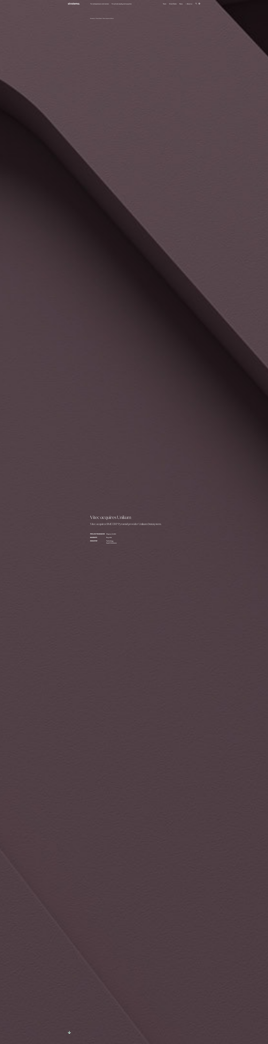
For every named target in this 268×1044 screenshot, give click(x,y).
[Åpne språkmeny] (199, 3)
